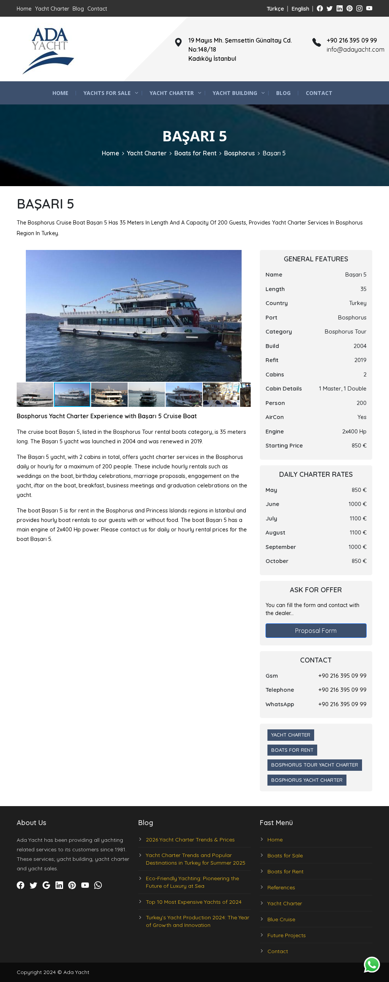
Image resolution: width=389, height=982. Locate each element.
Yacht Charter (52, 8)
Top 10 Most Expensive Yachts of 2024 (194, 901)
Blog (78, 8)
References (281, 887)
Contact (97, 8)
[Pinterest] (349, 8)
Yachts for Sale (107, 92)
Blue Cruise (281, 919)
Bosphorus (239, 153)
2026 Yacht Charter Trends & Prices (190, 839)
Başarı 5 (274, 153)
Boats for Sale (285, 855)
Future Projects (286, 935)
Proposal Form (316, 630)
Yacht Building (235, 92)
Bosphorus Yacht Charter (307, 780)
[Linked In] (340, 8)
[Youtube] (369, 8)
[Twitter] (330, 8)
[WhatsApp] (98, 885)
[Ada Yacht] (49, 49)
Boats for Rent (195, 153)
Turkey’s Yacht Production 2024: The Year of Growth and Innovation (197, 921)
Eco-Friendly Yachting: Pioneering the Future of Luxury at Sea (192, 882)
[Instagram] (359, 8)
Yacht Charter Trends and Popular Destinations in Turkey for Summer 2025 (195, 859)
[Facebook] (320, 8)
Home (24, 8)
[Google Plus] (46, 885)
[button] (244, 257)
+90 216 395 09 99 (342, 675)
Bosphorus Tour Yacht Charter (314, 765)
